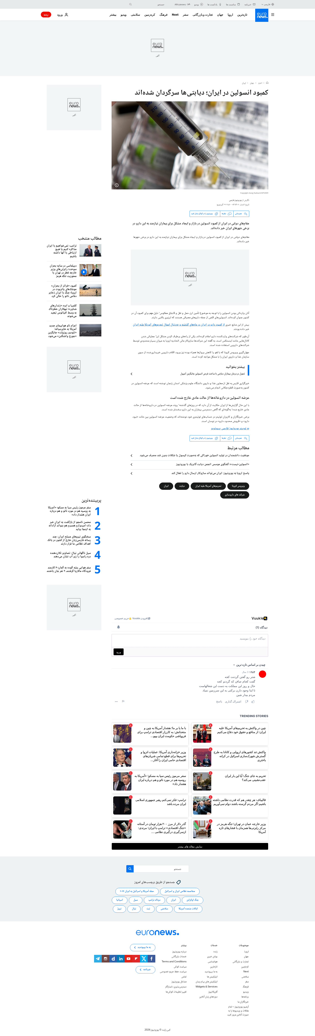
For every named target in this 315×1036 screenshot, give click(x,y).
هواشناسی (212, 962)
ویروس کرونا (238, 486)
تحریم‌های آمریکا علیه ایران (208, 486)
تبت (148, 909)
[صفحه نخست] (267, 83)
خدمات (214, 946)
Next (175, 14)
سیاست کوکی (180, 966)
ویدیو (124, 14)
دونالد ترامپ (154, 900)
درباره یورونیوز (179, 952)
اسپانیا (119, 900)
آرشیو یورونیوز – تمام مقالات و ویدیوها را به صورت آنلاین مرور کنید (238, 1011)
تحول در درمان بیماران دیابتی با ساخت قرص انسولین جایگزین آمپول (212, 374)
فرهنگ (164, 14)
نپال (134, 909)
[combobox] (149, 4)
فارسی (267, 4)
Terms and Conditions (174, 962)
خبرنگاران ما (243, 1002)
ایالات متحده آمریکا (188, 909)
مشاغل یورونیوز (179, 982)
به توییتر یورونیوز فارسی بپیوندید (230, 428)
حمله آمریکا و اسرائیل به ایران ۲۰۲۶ (137, 891)
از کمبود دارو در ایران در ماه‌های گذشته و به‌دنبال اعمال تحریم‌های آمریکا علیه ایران (179, 324)
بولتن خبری (212, 956)
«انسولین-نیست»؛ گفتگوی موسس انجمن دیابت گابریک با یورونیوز (212, 464)
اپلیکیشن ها (212, 977)
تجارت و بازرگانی (203, 14)
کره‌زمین (149, 14)
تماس (183, 977)
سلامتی (135, 14)
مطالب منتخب (89, 238)
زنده (46, 14)
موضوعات (244, 946)
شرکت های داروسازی (235, 495)
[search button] (130, 4)
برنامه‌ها (245, 997)
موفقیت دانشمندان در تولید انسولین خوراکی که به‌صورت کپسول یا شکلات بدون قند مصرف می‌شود (194, 455)
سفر (185, 14)
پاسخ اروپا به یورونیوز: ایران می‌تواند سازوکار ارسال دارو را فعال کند (210, 473)
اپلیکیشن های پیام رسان (206, 982)
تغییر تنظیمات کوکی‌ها (176, 992)
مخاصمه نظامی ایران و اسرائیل (180, 891)
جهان (220, 14)
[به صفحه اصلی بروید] (261, 15)
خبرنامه (147, 969)
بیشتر (183, 946)
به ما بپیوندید (211, 972)
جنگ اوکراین (192, 900)
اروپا (230, 14)
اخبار (260, 83)
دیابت (182, 486)
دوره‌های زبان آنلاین (208, 997)
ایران (244, 83)
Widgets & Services (206, 987)
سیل (135, 900)
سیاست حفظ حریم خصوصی (173, 972)
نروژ (119, 909)
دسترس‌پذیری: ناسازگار (175, 987)
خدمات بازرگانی (179, 956)
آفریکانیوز (212, 992)
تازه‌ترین (242, 14)
